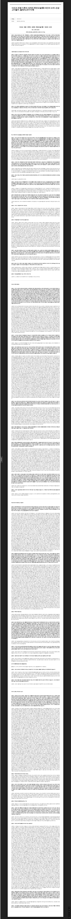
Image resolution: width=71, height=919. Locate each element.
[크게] (69, 909)
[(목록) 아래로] (69, 915)
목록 (1, 459)
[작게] (69, 911)
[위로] (69, 913)
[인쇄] (69, 917)
